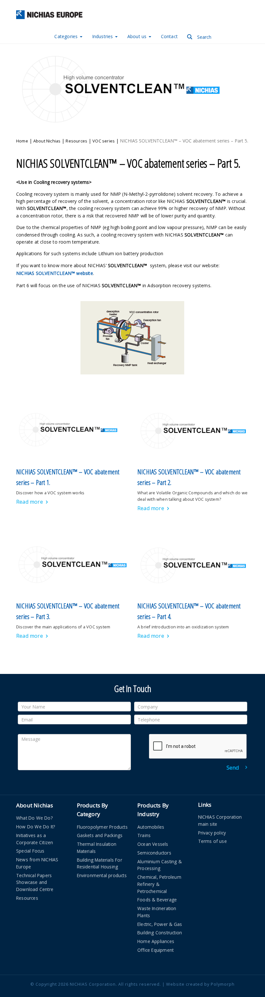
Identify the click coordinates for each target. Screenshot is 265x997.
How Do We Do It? (35, 827)
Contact (169, 36)
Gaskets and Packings (100, 835)
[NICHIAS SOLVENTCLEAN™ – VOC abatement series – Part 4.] (193, 564)
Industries (103, 36)
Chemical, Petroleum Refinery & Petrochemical (159, 884)
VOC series (103, 141)
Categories (66, 36)
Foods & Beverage (157, 900)
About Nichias (47, 141)
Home (22, 141)
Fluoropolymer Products (102, 827)
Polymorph (223, 984)
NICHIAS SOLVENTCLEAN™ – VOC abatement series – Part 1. (67, 477)
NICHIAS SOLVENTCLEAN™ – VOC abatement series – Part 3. (67, 611)
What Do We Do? (34, 818)
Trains (144, 835)
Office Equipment (155, 950)
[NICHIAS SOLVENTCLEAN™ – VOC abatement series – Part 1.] (72, 430)
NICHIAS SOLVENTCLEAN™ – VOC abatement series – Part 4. (188, 611)
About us (137, 36)
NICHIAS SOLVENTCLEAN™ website (54, 273)
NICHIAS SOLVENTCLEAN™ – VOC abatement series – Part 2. (188, 477)
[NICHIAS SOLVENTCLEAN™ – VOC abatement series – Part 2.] (193, 430)
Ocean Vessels (152, 844)
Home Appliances (155, 941)
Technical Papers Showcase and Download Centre (34, 882)
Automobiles (150, 827)
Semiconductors (154, 853)
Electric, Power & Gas (159, 924)
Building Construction (159, 932)
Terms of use (212, 841)
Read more (29, 501)
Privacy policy (212, 833)
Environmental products (102, 875)
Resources (76, 141)
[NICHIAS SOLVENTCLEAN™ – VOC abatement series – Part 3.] (72, 564)
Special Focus (30, 851)
